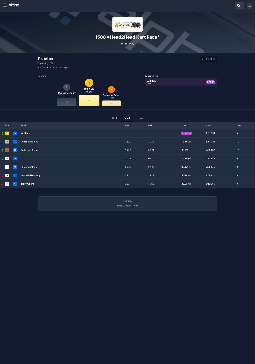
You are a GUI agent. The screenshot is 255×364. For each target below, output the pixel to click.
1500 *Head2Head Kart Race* (127, 37)
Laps (140, 118)
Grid (114, 118)
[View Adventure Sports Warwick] (127, 24)
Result (127, 118)
